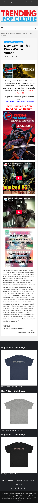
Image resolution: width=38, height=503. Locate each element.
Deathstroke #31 (7, 305)
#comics (5, 276)
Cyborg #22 (16, 301)
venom (4, 320)
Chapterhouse (17, 299)
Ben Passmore (23, 295)
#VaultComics (7, 291)
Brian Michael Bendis (8, 297)
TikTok (5, 1)
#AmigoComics (20, 273)
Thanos (14, 318)
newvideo (20, 312)
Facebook (18, 1)
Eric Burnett (28, 305)
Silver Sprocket (12, 316)
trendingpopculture (29, 318)
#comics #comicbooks (14, 276)
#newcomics (31, 284)
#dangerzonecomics (28, 276)
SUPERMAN (9, 318)
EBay (14, 305)
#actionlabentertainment (13, 271)
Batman (16, 295)
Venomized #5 (11, 320)
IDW (33, 306)
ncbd (15, 312)
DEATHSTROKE (29, 303)
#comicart (31, 274)
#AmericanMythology (9, 273)
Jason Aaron (14, 308)
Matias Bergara (24, 310)
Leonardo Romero (24, 308)
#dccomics (13, 278)
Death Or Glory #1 (20, 303)
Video (16, 320)
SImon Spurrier (21, 316)
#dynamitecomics (22, 278)
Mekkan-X (11, 312)
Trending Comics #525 (26, 331)
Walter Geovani (23, 320)
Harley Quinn (11, 306)
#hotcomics (29, 280)
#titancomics (6, 290)
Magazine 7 (28, 498)
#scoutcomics (7, 288)
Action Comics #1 (16, 291)
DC (20, 301)
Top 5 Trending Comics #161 (13, 327)
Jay (7, 56)
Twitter (32, 1)
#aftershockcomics (27, 271)
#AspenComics (16, 274)
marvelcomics (15, 310)
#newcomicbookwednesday (19, 284)
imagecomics (6, 308)
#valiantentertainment (27, 290)
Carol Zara (9, 299)
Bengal (30, 295)
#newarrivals (7, 284)
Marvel (8, 310)
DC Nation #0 (25, 301)
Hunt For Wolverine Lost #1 (23, 306)
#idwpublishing (7, 282)
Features (8, 42)
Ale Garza (7, 293)
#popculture (27, 286)
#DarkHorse (6, 278)
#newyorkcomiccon (17, 286)
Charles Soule (26, 299)
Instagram (11, 1)
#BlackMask (24, 274)
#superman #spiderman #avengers (21, 288)
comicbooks (8, 301)
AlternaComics (30, 293)
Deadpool (11, 303)
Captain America (19, 297)
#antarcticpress (29, 273)
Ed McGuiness (20, 305)
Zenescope (14, 322)
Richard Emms (17, 314)
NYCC (25, 312)
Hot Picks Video (17, 42)
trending (19, 318)
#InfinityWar (15, 282)
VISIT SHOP (19, 4)
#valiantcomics (15, 290)
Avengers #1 (10, 295)
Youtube (26, 1)
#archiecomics (7, 274)
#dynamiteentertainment (10, 280)
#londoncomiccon (25, 282)
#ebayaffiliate (21, 280)
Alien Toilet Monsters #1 (18, 293)
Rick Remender (25, 314)
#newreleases (7, 286)
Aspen (4, 295)
